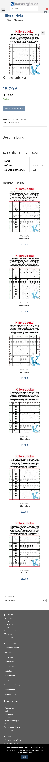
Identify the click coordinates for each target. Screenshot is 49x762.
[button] (3, 10)
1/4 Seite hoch (37, 165)
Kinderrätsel (9, 666)
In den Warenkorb (14, 109)
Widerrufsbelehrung (12, 631)
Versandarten (9, 634)
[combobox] (25, 600)
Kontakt (7, 718)
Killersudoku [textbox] (24, 601)
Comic (6, 680)
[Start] (3, 20)
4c (32, 161)
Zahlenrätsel (9, 662)
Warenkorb (8, 618)
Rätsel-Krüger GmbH (14, 740)
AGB (6, 705)
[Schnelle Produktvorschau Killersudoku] (45, 191)
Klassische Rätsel (11, 648)
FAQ (6, 711)
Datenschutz (9, 708)
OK (24, 757)
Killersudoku (18, 20)
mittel (33, 170)
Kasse (6, 621)
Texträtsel (8, 671)
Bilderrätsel (8, 657)
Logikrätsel (8, 652)
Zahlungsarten (10, 637)
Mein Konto (8, 624)
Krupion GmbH (12, 744)
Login (6, 628)
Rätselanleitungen (11, 721)
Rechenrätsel (9, 676)
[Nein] (46, 753)
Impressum (8, 714)
